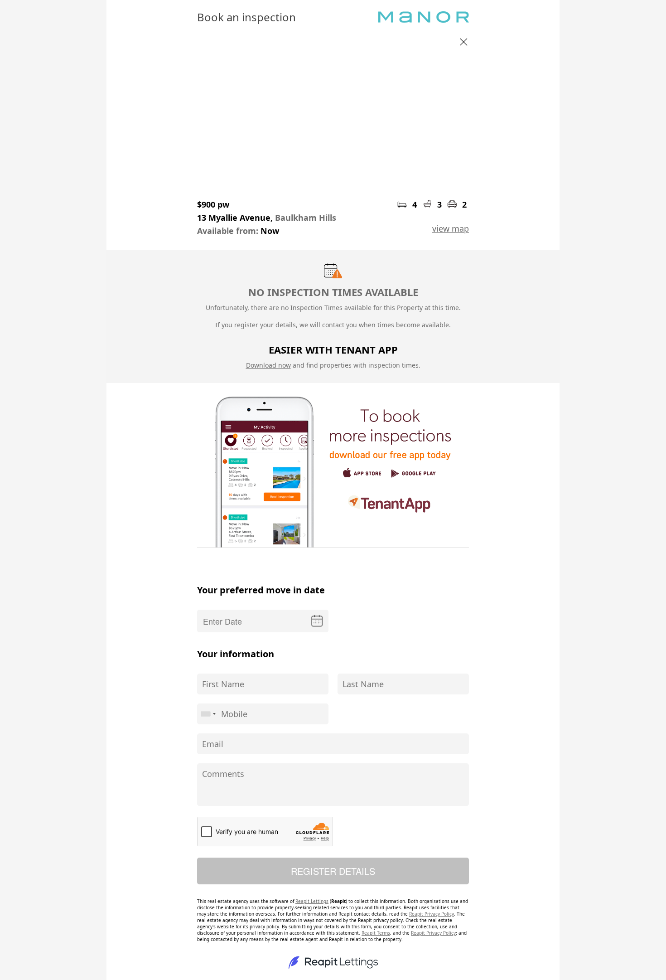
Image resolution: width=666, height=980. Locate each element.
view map (450, 228)
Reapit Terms (376, 933)
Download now (268, 365)
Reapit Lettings (311, 901)
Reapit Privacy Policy (431, 914)
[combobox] (208, 714)
